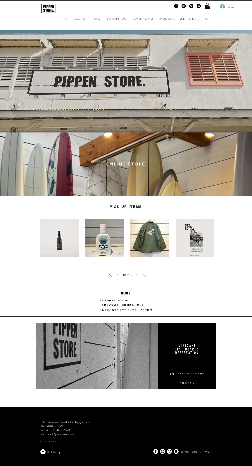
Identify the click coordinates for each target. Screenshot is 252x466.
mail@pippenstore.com (61, 434)
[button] (207, 6)
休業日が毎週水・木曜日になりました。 (124, 305)
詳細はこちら (187, 383)
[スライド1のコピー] (126, 125)
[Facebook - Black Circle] (176, 6)
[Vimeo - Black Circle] (191, 6)
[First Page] (110, 275)
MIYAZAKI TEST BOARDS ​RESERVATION (187, 349)
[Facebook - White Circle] (155, 451)
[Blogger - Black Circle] (199, 6)
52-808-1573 (61, 430)
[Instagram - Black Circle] (184, 6)
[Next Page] (136, 275)
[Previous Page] (117, 275)
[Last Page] (144, 275)
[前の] (20, 81)
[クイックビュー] (59, 238)
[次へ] (232, 81)
